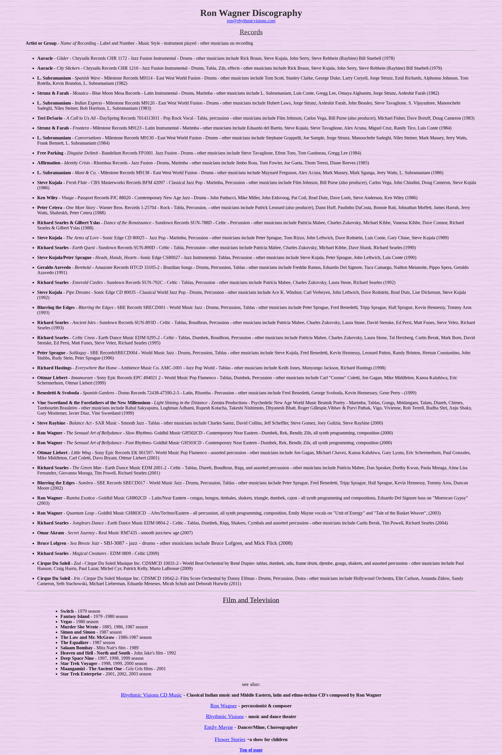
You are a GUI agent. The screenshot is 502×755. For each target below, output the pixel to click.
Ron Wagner (223, 706)
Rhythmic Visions (225, 716)
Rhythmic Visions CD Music (151, 695)
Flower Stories (230, 739)
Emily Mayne (218, 727)
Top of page (251, 749)
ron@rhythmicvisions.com (251, 20)
